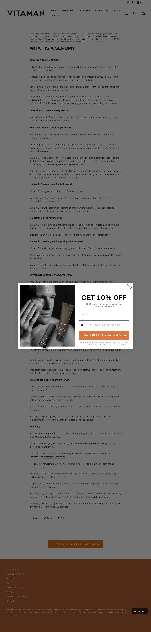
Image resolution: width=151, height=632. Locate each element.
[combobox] (85, 325)
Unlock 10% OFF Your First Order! (104, 335)
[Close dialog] (129, 286)
